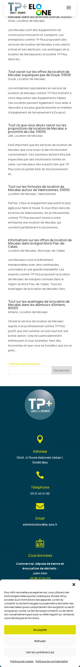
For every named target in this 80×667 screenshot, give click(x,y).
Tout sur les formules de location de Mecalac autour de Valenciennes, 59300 (39, 188)
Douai (12, 79)
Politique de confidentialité (51, 661)
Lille (10, 136)
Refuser (40, 641)
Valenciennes (47, 194)
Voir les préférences (40, 652)
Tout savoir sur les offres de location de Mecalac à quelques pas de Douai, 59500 (39, 73)
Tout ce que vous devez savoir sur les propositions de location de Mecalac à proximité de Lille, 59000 (37, 128)
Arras (11, 21)
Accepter (40, 630)
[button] (74, 585)
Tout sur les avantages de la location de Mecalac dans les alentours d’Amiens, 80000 (39, 304)
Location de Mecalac (31, 21)
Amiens (13, 312)
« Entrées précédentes (24, 364)
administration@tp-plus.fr (40, 524)
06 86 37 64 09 (40, 578)
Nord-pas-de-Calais (51, 250)
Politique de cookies (21, 661)
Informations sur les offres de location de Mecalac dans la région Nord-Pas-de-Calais (40, 243)
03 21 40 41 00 (40, 493)
